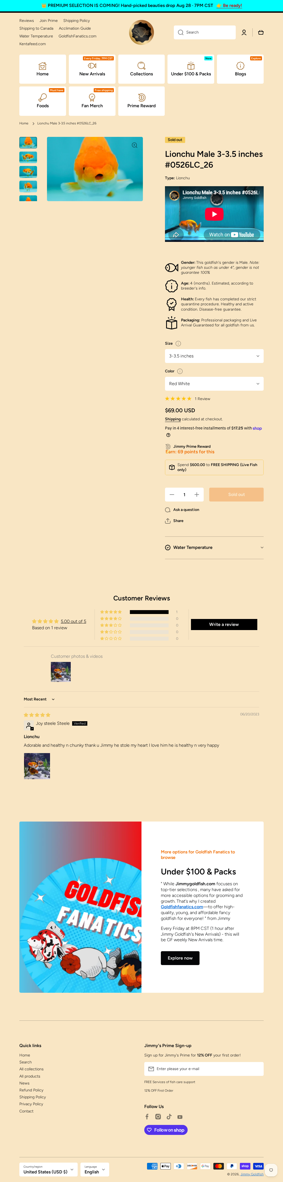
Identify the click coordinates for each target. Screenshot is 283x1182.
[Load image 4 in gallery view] (28, 187)
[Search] (179, 32)
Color (169, 371)
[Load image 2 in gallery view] (28, 157)
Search (25, 1062)
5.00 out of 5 (73, 621)
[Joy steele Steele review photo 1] (37, 766)
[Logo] (141, 32)
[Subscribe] (257, 1069)
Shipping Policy (32, 1097)
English (92, 1172)
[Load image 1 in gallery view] (28, 143)
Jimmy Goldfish (252, 1174)
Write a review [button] (224, 624)
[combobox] (205, 32)
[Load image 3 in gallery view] (28, 172)
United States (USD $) (45, 1172)
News (24, 1083)
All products (29, 1076)
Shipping (173, 419)
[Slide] (178, 343)
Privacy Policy (31, 1104)
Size (169, 343)
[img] (37, 715)
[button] (174, 521)
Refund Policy (31, 1090)
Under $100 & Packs (198, 871)
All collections (31, 1069)
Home (23, 123)
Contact (26, 1111)
